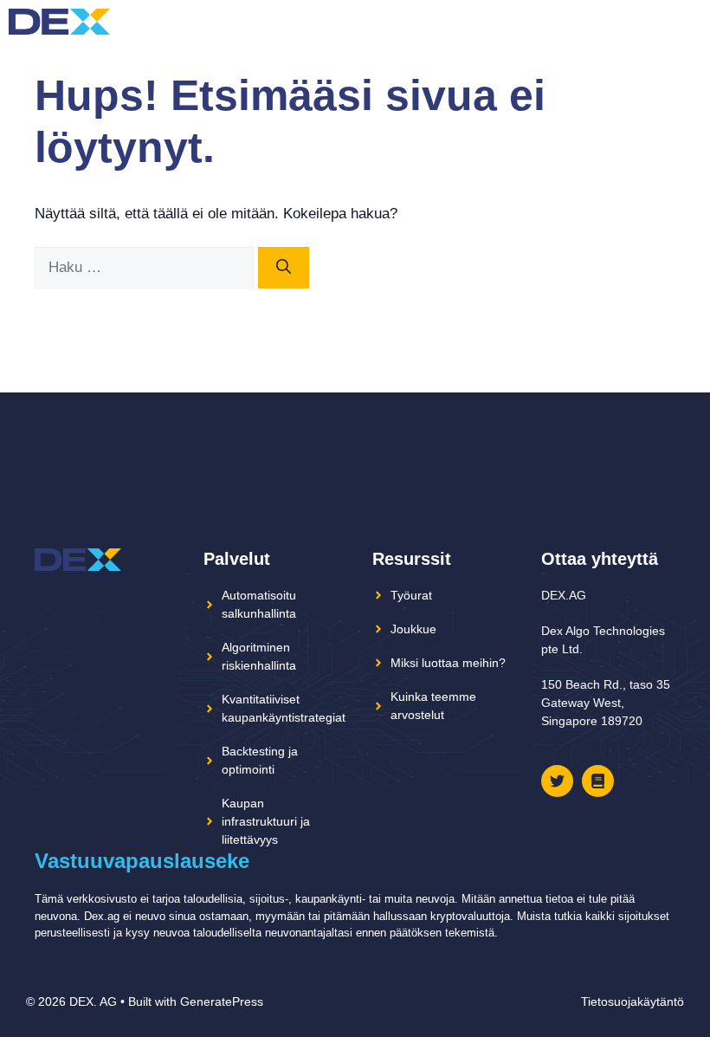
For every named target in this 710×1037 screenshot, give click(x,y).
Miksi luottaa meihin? (448, 663)
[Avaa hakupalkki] (657, 21)
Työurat (411, 595)
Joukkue (413, 629)
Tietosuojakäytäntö (632, 1001)
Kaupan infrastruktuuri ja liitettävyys (266, 821)
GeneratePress (221, 1001)
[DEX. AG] (59, 21)
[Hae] (283, 267)
